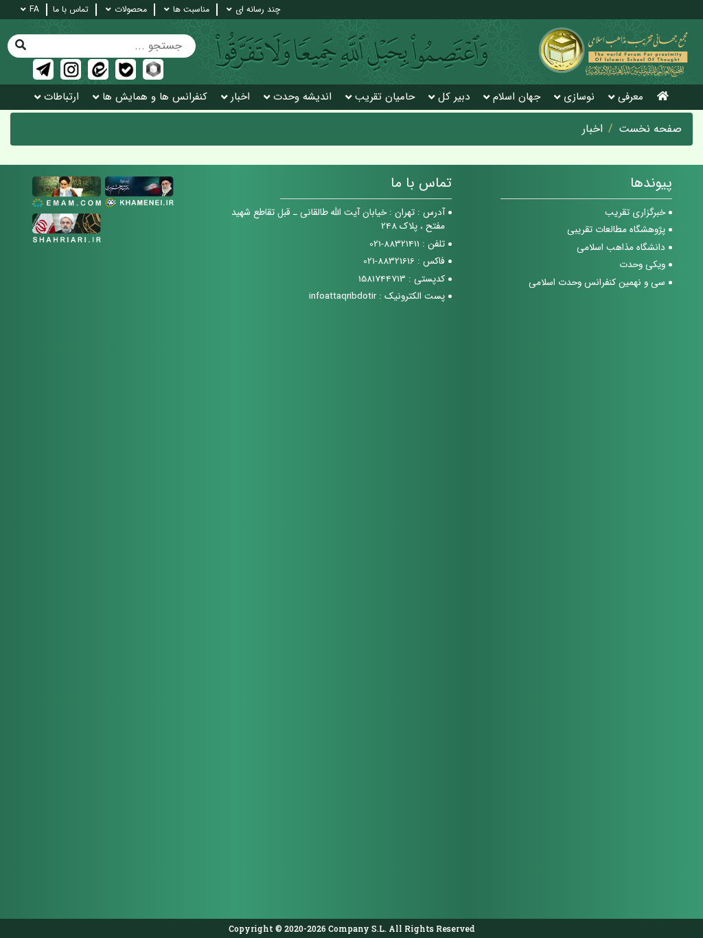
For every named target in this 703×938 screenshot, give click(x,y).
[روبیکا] (153, 69)
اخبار (240, 97)
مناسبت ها (191, 9)
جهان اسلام (516, 97)
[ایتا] (98, 69)
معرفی (630, 97)
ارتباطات (61, 97)
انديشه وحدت (302, 97)
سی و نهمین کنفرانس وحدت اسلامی (597, 282)
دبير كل (454, 97)
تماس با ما (71, 9)
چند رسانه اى (257, 9)
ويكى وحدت (642, 265)
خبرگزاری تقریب (635, 212)
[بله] (125, 69)
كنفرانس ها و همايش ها (154, 97)
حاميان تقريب (385, 97)
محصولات (131, 9)
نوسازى (579, 97)
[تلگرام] (43, 69)
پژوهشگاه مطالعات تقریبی (616, 229)
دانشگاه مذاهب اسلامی (621, 247)
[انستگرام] (70, 69)
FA (34, 9)
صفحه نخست (650, 129)
